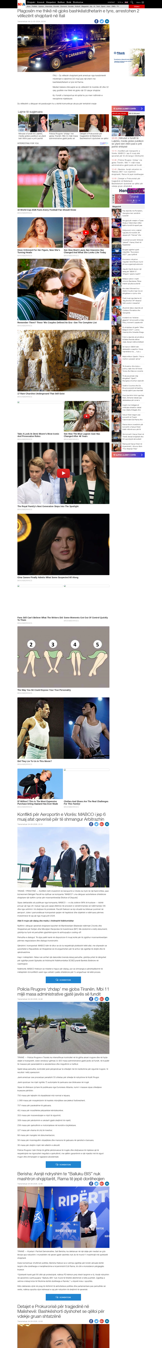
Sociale (71, 6)
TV (118, 6)
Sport (103, 6)
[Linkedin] (107, 23)
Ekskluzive (78, 2)
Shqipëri (31, 2)
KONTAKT (111, 2)
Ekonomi (63, 6)
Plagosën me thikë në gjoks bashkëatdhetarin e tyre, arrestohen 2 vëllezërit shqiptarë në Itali (78, 13)
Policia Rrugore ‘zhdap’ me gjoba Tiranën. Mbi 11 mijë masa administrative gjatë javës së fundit (127, 162)
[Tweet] (102, 23)
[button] (141, 2)
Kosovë (40, 2)
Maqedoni (51, 2)
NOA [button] (120, 2)
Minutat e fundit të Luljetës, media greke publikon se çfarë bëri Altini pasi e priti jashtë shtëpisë (32, 137)
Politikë (34, 6)
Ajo (91, 6)
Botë (69, 2)
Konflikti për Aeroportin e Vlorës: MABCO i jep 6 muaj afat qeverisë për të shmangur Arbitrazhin (128, 153)
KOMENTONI (65, 980)
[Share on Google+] (102, 825)
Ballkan (61, 2)
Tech (98, 6)
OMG (113, 6)
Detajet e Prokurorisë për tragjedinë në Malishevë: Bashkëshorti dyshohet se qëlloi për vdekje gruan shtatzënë (94, 137)
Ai (94, 6)
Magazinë (84, 6)
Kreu (28, 6)
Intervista (48, 6)
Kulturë (77, 6)
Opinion (41, 6)
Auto (108, 6)
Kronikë (56, 6)
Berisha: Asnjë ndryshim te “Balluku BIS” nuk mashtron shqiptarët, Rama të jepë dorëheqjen (128, 172)
